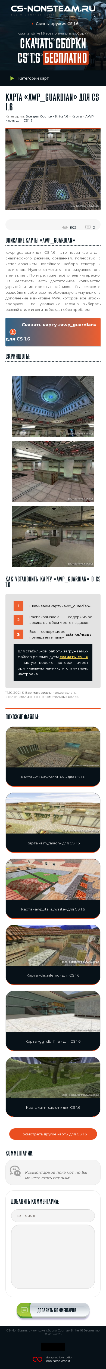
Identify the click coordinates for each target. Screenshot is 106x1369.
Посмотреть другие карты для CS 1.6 (53, 1134)
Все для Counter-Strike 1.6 (47, 116)
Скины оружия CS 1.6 (57, 23)
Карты (76, 116)
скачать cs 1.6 (74, 657)
